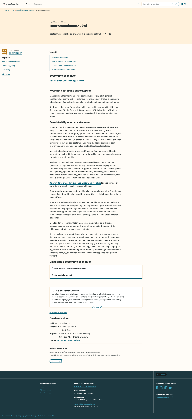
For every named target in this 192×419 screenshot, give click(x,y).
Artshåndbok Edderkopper (25, 10)
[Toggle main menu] (185, 4)
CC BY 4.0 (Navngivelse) (68, 340)
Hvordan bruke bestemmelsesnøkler (70, 268)
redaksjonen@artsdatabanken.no (85, 386)
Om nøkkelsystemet (63, 275)
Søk (175, 4)
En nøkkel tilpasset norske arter (64, 65)
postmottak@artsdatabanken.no (84, 404)
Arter (28, 4)
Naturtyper (38, 4)
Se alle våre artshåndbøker (58, 312)
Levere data (51, 416)
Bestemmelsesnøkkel (60, 57)
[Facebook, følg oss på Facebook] (157, 387)
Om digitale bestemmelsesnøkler (64, 69)
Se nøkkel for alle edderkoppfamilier (67, 81)
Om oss (42, 387)
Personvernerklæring (9, 416)
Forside (6, 10)
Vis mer (98, 308)
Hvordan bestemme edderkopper (64, 61)
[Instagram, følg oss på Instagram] (161, 387)
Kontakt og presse (46, 393)
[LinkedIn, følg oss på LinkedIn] (165, 387)
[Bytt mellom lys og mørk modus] (138, 4)
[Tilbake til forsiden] (11, 4)
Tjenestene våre (45, 390)
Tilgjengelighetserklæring (27, 416)
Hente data (41, 416)
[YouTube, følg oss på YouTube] (170, 387)
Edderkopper (15, 53)
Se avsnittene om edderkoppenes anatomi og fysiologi (75, 183)
